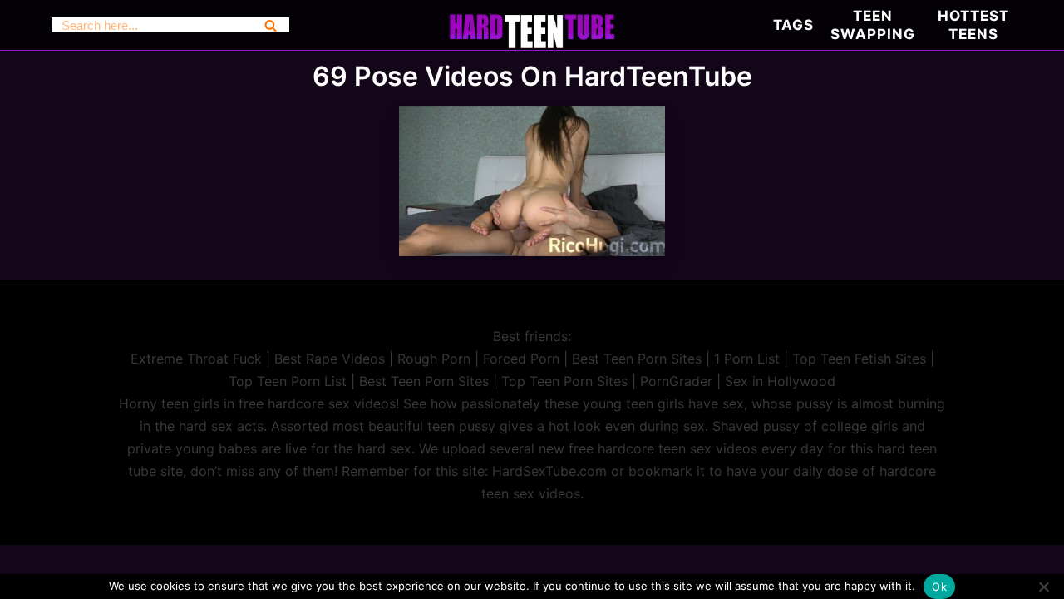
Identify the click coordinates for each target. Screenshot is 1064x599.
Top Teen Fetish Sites (859, 358)
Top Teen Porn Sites (564, 381)
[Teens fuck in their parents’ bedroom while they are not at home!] (532, 251)
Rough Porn (433, 358)
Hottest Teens (973, 24)
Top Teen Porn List (288, 381)
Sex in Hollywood (780, 381)
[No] (1043, 586)
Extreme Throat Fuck (196, 358)
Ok (939, 586)
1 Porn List (747, 358)
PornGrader (676, 381)
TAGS (793, 25)
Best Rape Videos (329, 358)
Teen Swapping (872, 24)
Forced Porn (521, 358)
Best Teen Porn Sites (637, 358)
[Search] (270, 24)
